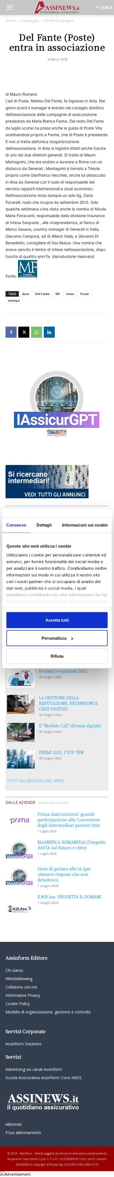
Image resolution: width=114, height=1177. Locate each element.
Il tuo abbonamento (23, 1132)
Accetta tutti (57, 619)
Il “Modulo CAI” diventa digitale (70, 725)
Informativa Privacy (23, 995)
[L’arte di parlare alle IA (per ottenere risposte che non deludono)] (19, 875)
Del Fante (42, 294)
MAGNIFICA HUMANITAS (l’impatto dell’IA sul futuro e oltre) (72, 844)
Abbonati (14, 1124)
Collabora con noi (21, 987)
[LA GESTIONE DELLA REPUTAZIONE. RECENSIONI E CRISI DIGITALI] (21, 704)
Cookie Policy (18, 1003)
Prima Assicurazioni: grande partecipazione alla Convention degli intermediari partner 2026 (69, 819)
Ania (25, 294)
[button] (9, 7)
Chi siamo (14, 970)
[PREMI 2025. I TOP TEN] (21, 759)
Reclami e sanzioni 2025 (63, 671)
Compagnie (29, 20)
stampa (14, 300)
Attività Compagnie (59, 20)
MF (58, 294)
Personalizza (54, 638)
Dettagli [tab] (44, 524)
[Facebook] (11, 332)
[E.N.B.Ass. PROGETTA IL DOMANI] (19, 903)
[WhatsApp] (36, 332)
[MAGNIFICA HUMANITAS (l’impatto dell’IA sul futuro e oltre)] (19, 848)
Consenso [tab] (16, 524)
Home (10, 20)
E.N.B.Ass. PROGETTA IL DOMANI (69, 896)
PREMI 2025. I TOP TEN (61, 752)
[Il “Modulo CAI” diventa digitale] (21, 732)
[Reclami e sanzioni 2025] (21, 678)
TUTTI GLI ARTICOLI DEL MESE (35, 780)
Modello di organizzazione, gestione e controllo (48, 1012)
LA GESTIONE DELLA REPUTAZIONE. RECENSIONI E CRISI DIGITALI (68, 703)
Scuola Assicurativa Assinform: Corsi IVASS (44, 1077)
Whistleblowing (19, 978)
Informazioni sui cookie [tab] (85, 524)
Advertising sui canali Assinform (34, 1069)
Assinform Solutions (24, 1043)
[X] (23, 332)
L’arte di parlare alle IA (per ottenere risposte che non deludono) (64, 874)
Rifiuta (57, 656)
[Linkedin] (49, 332)
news (70, 294)
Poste (84, 294)
